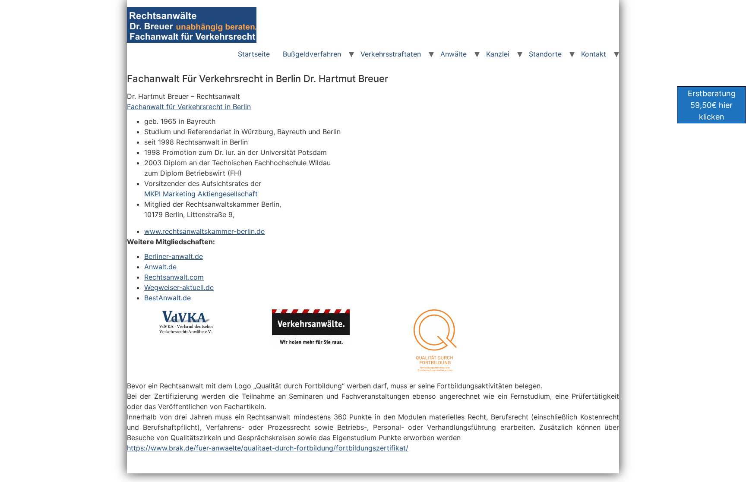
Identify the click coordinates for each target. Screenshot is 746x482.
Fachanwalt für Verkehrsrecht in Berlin (189, 106)
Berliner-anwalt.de (173, 256)
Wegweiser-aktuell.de (179, 287)
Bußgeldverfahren (312, 54)
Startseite (254, 54)
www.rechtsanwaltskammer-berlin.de (204, 231)
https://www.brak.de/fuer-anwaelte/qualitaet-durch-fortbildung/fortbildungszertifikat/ (267, 448)
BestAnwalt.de (167, 297)
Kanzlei (497, 54)
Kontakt (593, 54)
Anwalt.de (160, 266)
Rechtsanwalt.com (174, 277)
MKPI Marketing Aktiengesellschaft (201, 193)
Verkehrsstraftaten (390, 54)
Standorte (545, 54)
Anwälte (453, 54)
